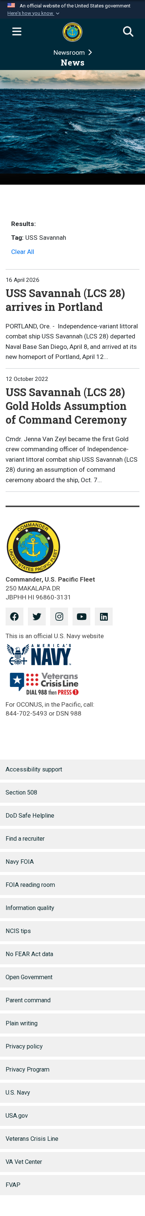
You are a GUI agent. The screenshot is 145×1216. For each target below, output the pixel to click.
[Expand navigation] (17, 32)
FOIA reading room (30, 884)
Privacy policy (24, 1046)
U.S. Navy (18, 1092)
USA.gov (17, 1115)
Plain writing (22, 1023)
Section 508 (21, 792)
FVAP (13, 1184)
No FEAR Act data (29, 954)
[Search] (128, 32)
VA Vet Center (24, 1161)
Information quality (30, 907)
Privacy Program (27, 1069)
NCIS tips (18, 931)
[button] (34, 13)
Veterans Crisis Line (32, 1138)
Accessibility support (34, 769)
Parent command (28, 1000)
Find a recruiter (25, 838)
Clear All (22, 251)
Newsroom (70, 52)
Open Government (29, 977)
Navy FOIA (20, 861)
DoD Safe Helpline (30, 815)
